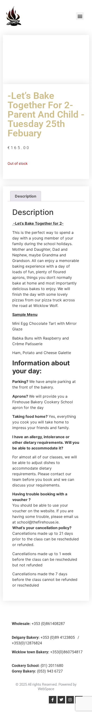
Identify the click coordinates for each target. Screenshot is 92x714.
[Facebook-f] (52, 699)
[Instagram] (70, 699)
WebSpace (46, 689)
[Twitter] (61, 699)
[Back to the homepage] (13, 16)
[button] (80, 16)
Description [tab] (25, 196)
